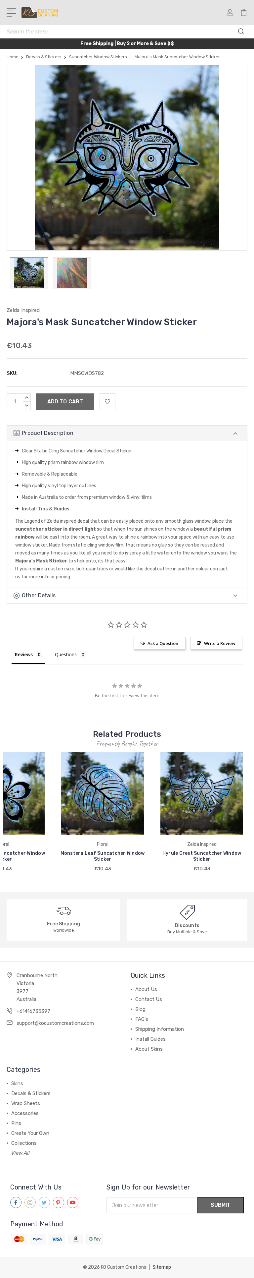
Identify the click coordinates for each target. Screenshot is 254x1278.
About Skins (149, 1049)
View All (20, 1153)
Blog (140, 1009)
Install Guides (150, 1039)
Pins (16, 1123)
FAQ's (141, 1019)
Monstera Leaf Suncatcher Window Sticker (103, 856)
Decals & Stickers (31, 1093)
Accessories (25, 1113)
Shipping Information (159, 1029)
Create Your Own (30, 1133)
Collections (24, 1143)
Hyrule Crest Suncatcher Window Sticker (201, 856)
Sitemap (161, 1267)
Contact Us (148, 999)
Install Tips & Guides (45, 509)
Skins (17, 1083)
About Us (146, 989)
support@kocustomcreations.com (55, 1023)
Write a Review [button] (219, 643)
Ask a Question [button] (163, 643)
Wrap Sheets (25, 1103)
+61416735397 (33, 1011)
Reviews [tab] (24, 654)
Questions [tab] (66, 654)
